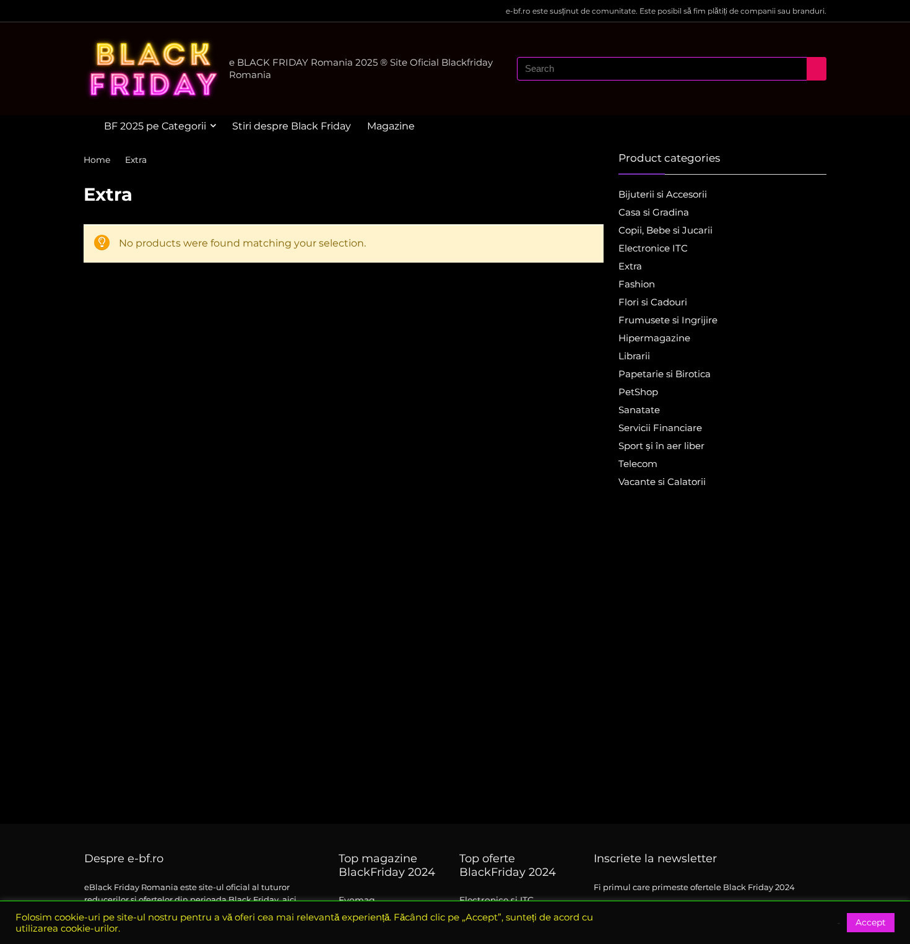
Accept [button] (871, 922)
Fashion (636, 284)
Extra (630, 266)
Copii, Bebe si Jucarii (665, 230)
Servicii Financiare (660, 428)
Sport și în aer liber (661, 446)
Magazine (391, 126)
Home (97, 159)
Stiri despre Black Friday (291, 126)
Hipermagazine (654, 338)
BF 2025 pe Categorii (155, 126)
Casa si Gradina (653, 212)
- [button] (839, 923)
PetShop (638, 392)
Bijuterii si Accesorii (662, 194)
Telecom (637, 464)
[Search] (816, 69)
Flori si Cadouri (652, 302)
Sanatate (639, 410)
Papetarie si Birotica (664, 374)
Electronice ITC (653, 248)
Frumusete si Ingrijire (667, 320)
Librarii (634, 356)
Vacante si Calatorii (662, 481)
